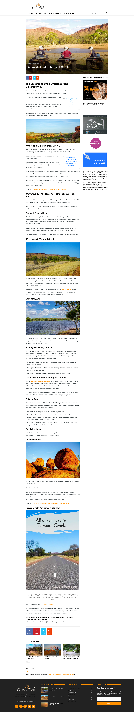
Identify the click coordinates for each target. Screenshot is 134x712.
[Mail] (25, 706)
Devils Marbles (66, 289)
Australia (29, 63)
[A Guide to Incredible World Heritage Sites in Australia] (71, 650)
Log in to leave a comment (33, 671)
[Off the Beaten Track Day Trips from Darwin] (44, 690)
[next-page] (29, 662)
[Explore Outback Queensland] (44, 697)
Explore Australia (41, 13)
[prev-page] (27, 662)
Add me (109, 703)
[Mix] (37, 78)
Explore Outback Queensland (56, 697)
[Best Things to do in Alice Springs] (52, 650)
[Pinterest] (98, 13)
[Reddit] (100, 13)
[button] (106, 13)
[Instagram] (95, 13)
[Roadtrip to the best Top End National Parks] (44, 704)
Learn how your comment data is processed (61, 674)
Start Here (30, 13)
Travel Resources (68, 13)
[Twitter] (103, 13)
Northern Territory (36, 63)
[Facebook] (92, 13)
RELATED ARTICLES (33, 641)
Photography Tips (55, 13)
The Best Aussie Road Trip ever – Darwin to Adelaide (50, 189)
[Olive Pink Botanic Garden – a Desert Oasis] (34, 650)
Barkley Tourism (48, 604)
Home (27, 17)
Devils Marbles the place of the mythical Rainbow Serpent (51, 503)
